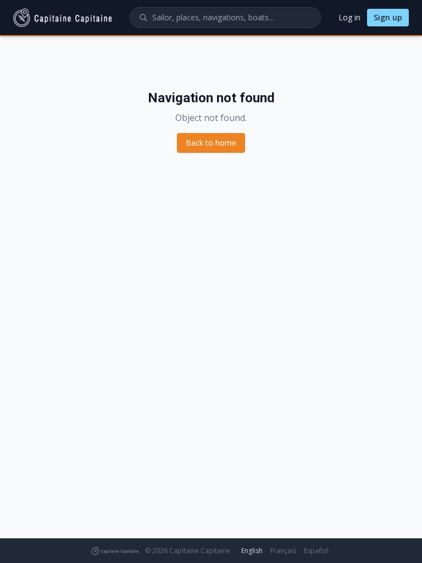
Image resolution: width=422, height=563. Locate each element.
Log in (349, 17)
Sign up (388, 17)
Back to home (211, 142)
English (252, 550)
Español (316, 550)
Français (283, 550)
